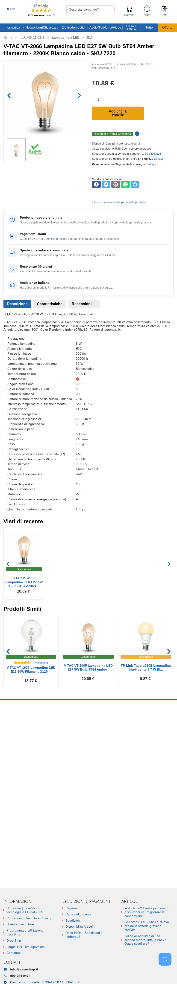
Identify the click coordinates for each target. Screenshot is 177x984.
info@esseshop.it (24, 969)
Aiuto (147, 15)
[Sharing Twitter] (106, 184)
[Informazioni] (147, 9)
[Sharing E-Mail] (115, 184)
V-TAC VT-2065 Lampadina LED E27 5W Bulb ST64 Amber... (88, 667)
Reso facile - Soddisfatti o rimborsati (84, 934)
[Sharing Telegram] (135, 184)
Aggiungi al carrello (118, 113)
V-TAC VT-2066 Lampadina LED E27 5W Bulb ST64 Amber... (24, 582)
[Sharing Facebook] (96, 184)
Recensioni (84, 304)
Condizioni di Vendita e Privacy (28, 918)
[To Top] (166, 973)
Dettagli (156, 153)
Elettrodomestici (73, 27)
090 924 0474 (20, 976)
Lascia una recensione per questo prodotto (119, 202)
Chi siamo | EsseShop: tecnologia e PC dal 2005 (24, 910)
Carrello (129, 15)
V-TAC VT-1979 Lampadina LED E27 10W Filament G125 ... (31, 669)
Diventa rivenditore (20, 924)
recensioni (40, 663)
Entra (164, 15)
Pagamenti (73, 908)
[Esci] (165, 9)
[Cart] (129, 10)
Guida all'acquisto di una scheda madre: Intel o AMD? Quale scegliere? (145, 940)
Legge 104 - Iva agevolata (25, 947)
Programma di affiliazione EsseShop (25, 932)
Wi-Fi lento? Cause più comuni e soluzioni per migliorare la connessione (146, 912)
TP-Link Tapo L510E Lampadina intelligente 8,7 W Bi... (146, 667)
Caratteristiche (49, 304)
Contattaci (13, 953)
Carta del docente (78, 914)
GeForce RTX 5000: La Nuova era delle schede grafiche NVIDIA (146, 926)
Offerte (167, 27)
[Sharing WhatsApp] (125, 184)
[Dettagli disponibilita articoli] (136, 134)
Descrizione (17, 304)
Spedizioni (72, 920)
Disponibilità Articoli (79, 926)
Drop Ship (13, 940)
